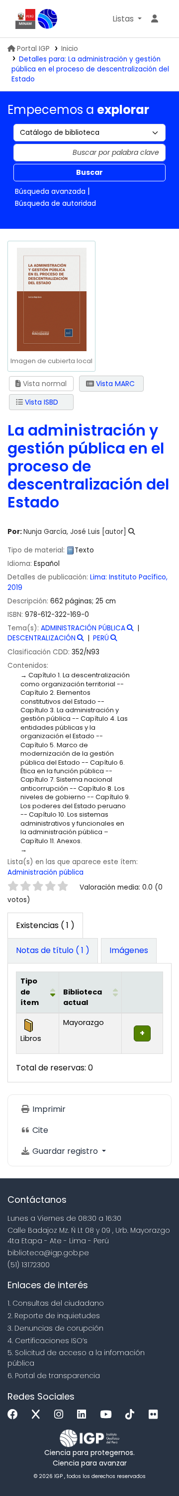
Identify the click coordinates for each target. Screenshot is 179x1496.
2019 (14, 587)
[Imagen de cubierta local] (51, 299)
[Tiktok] (132, 1415)
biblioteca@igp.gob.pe (48, 1253)
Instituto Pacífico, (138, 577)
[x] (38, 1415)
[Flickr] (156, 1415)
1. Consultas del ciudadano (55, 1303)
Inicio (69, 48)
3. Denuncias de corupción (55, 1328)
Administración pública (45, 872)
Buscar (89, 172)
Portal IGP (33, 48)
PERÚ (101, 638)
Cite (39, 1130)
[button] (127, 18)
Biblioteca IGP (48, 19)
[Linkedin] (84, 1415)
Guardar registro (65, 1151)
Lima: (98, 577)
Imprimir (48, 1109)
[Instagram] (61, 1415)
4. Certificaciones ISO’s (47, 1341)
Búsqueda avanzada (50, 191)
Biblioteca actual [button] (82, 997)
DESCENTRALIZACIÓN (41, 638)
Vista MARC (114, 384)
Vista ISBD (40, 402)
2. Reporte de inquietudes (53, 1316)
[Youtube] (108, 1415)
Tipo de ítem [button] (29, 991)
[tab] (52, 951)
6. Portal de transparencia (53, 1376)
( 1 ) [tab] (45, 925)
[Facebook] (15, 1415)
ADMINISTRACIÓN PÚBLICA (83, 628)
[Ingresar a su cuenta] (155, 18)
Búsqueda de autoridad (55, 203)
